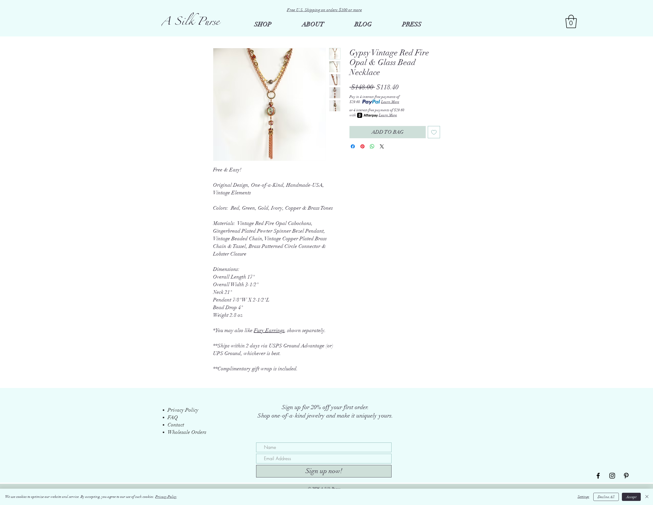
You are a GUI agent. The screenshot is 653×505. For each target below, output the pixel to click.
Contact (176, 425)
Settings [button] (583, 497)
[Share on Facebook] (353, 146)
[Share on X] (382, 146)
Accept (631, 497)
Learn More (390, 102)
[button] (571, 21)
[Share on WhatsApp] (372, 146)
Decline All (606, 497)
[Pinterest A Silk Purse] (626, 475)
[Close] (647, 497)
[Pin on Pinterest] (362, 146)
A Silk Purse (190, 23)
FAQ (173, 417)
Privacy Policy (166, 497)
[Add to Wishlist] (434, 132)
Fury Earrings (269, 330)
